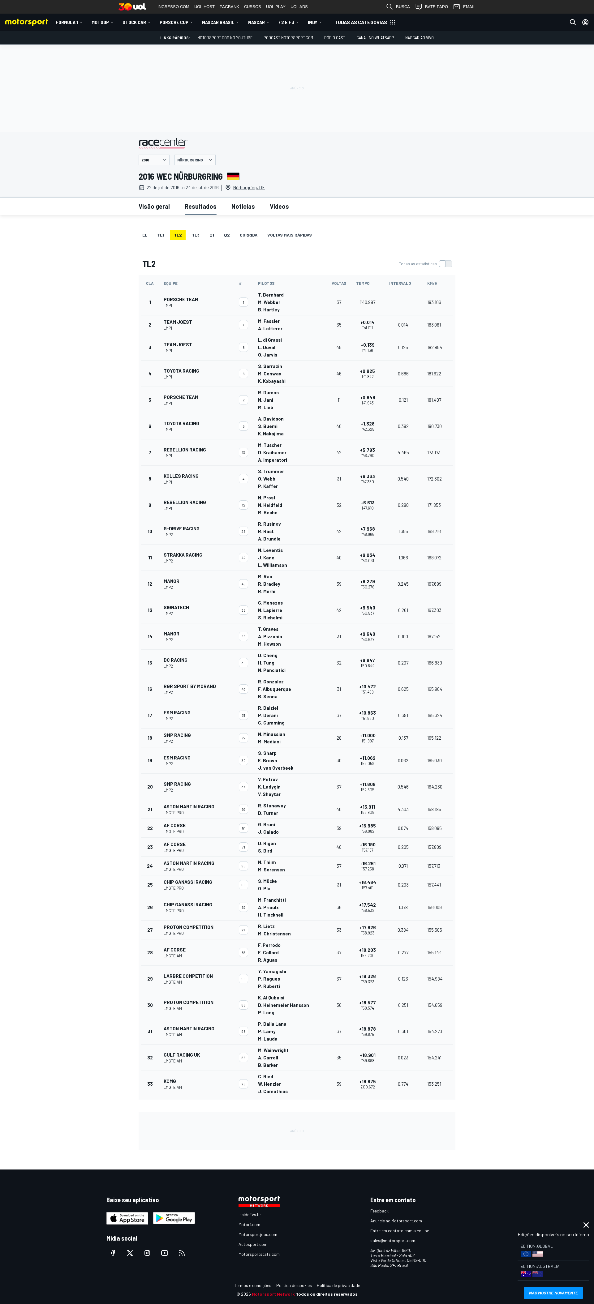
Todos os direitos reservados (327, 1294)
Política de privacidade (338, 1285)
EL (144, 234)
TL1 (160, 234)
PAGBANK (229, 6)
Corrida (248, 234)
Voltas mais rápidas (289, 234)
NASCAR (256, 22)
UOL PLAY (276, 6)
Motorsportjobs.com (258, 1234)
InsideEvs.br (250, 1214)
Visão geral (154, 206)
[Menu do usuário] (585, 22)
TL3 (196, 234)
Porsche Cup (174, 22)
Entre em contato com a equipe (399, 1230)
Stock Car (134, 22)
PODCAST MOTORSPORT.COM (288, 37)
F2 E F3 (286, 22)
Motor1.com (249, 1224)
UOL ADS (299, 6)
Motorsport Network (273, 1294)
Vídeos (279, 206)
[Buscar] (573, 22)
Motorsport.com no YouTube (224, 37)
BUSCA (403, 6)
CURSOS (252, 6)
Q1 (211, 234)
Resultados (201, 206)
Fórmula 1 (67, 22)
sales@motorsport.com (392, 1240)
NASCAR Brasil (218, 22)
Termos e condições (252, 1285)
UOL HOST (204, 6)
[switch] (425, 264)
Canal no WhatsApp (375, 37)
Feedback (379, 1210)
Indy (312, 22)
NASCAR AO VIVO (419, 37)
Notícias (243, 206)
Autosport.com (253, 1244)
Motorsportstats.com (259, 1254)
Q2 (227, 234)
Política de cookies (294, 1285)
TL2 (178, 234)
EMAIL (469, 6)
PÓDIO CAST (334, 37)
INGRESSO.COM (173, 6)
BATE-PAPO (436, 6)
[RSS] (182, 1253)
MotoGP (100, 22)
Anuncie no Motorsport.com (396, 1220)
